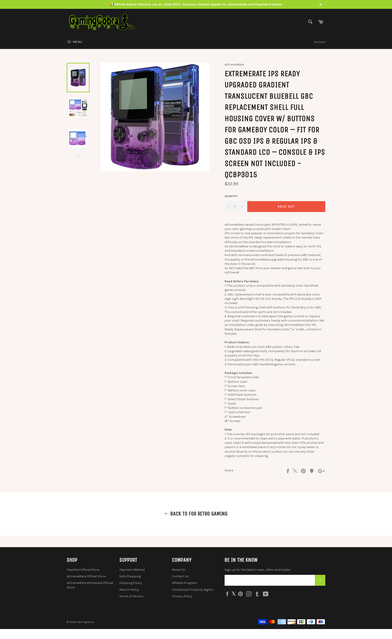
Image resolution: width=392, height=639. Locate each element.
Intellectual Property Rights (192, 590)
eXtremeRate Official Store (86, 576)
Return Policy (129, 590)
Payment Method (132, 570)
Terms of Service (131, 596)
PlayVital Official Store (83, 570)
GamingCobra (85, 622)
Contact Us (180, 576)
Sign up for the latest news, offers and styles (257, 570)
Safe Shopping (130, 576)
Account (319, 42)
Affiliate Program (184, 583)
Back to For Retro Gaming (198, 513)
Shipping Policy (130, 583)
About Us (178, 570)
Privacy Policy (182, 596)
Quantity (231, 196)
